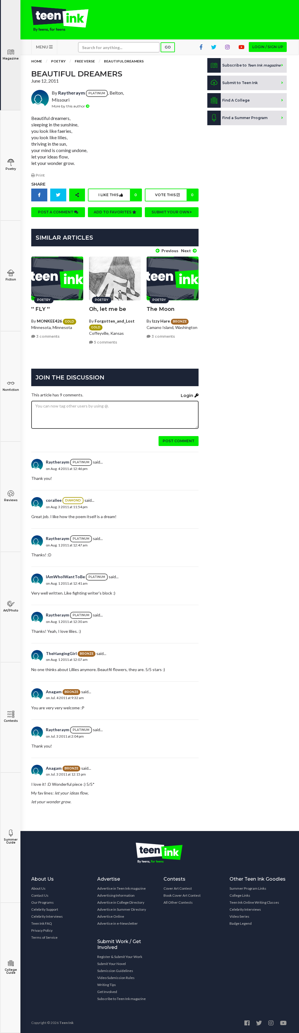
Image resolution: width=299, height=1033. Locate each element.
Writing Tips (106, 985)
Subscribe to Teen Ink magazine (121, 999)
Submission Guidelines (115, 970)
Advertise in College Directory (120, 902)
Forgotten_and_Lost (115, 320)
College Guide (11, 971)
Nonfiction (11, 390)
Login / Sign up (267, 47)
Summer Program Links (248, 888)
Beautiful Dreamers (124, 61)
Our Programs (42, 902)
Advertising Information (116, 895)
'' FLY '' (40, 309)
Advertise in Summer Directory (121, 909)
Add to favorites (113, 212)
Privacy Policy (42, 930)
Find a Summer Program (244, 118)
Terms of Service (44, 937)
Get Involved (107, 992)
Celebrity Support (44, 909)
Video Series (239, 916)
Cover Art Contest (178, 888)
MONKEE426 (49, 320)
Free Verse (85, 61)
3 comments (47, 336)
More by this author (69, 106)
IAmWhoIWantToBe (65, 576)
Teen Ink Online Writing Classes (254, 902)
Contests (11, 721)
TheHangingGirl (61, 653)
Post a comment (56, 212)
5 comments (105, 342)
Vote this (174, 195)
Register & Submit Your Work (119, 956)
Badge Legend (241, 923)
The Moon (161, 309)
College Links (240, 895)
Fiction (11, 279)
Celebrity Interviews (47, 916)
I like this (117, 195)
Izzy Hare (161, 320)
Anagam (54, 691)
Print (40, 175)
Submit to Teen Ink (240, 83)
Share (38, 184)
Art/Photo (10, 610)
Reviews (11, 500)
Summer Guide (11, 841)
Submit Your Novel (111, 963)
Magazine (11, 58)
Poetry (11, 169)
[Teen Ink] (59, 19)
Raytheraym (71, 92)
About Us (38, 888)
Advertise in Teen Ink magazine (121, 888)
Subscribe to (251, 65)
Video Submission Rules (116, 977)
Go (168, 47)
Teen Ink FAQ (41, 923)
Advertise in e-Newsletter (117, 923)
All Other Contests (178, 902)
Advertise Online (110, 916)
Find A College (236, 100)
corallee (54, 500)
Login (187, 395)
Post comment (178, 441)
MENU (42, 46)
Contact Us (39, 895)
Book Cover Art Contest (182, 895)
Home (36, 61)
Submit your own (171, 212)
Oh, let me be (107, 309)
